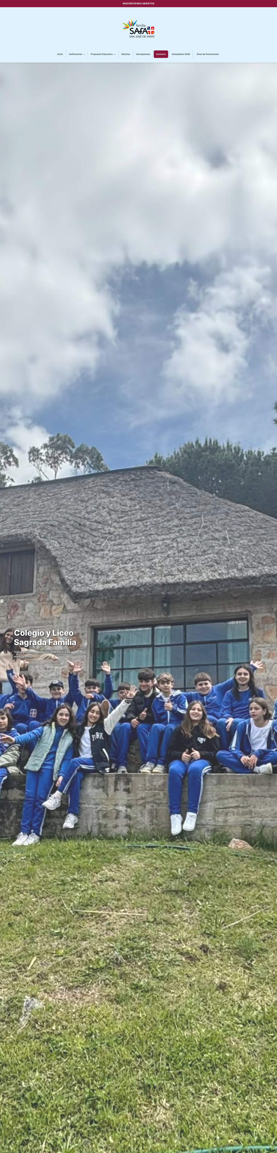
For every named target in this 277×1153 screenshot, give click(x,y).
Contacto (161, 54)
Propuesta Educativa (102, 54)
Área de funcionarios (208, 54)
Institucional (76, 54)
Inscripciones (143, 54)
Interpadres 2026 (181, 54)
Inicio (60, 54)
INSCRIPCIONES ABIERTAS (138, 3)
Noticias (125, 54)
